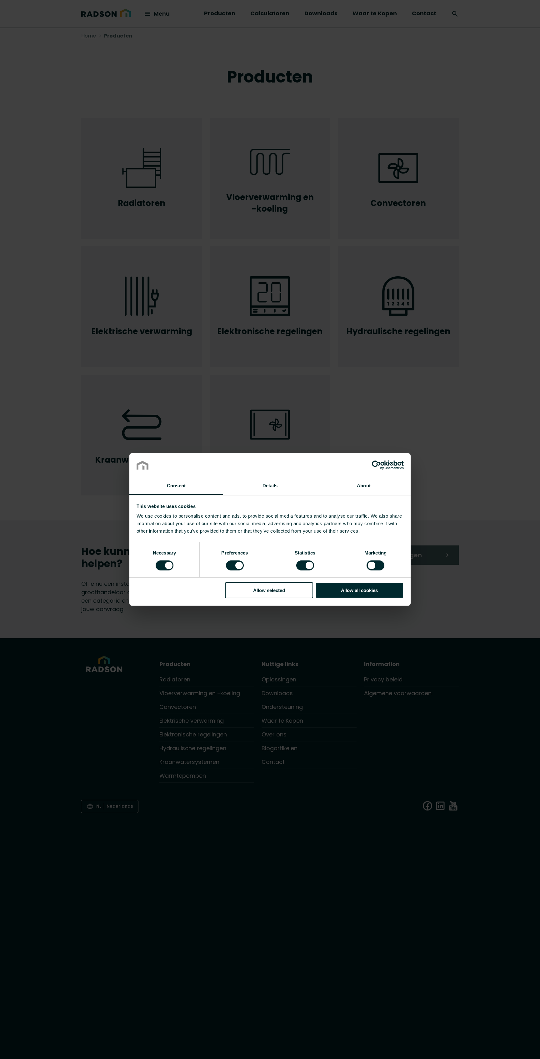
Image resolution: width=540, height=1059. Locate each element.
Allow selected (269, 590)
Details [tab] (270, 486)
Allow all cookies (359, 590)
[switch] (235, 565)
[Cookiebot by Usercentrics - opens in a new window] (376, 465)
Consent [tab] (176, 486)
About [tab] (364, 486)
